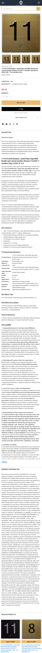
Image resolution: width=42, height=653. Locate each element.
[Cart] (39, 3)
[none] (21, 33)
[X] (13, 124)
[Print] (10, 124)
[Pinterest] (17, 124)
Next (40, 638)
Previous (2, 638)
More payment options (21, 112)
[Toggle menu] (3, 3)
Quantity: (5, 93)
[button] (21, 117)
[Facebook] (3, 124)
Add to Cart (10, 641)
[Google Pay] (21, 109)
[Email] (6, 124)
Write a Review (6, 75)
